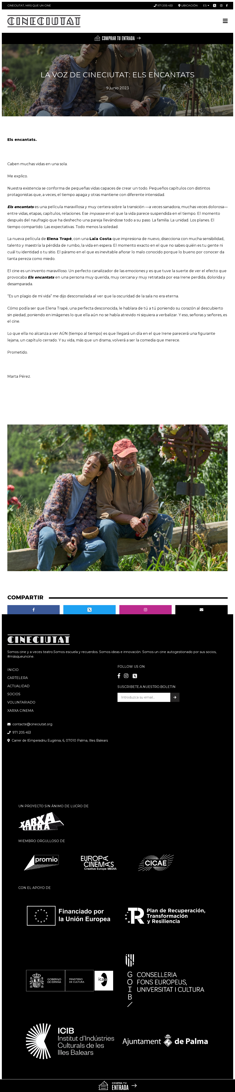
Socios (13, 694)
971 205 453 (165, 5)
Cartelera (17, 678)
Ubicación (189, 5)
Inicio (13, 670)
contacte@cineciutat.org (32, 724)
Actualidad (18, 686)
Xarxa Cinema (20, 711)
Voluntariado (21, 702)
